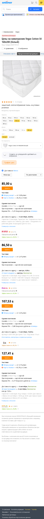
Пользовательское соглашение (20, 512)
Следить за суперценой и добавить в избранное (22, 155)
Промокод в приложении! (13, 14)
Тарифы (34, 509)
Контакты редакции (17, 509)
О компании (6, 509)
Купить (7, 188)
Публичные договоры (9, 515)
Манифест (5, 512)
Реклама (27, 509)
